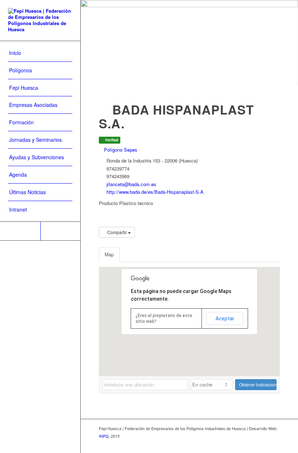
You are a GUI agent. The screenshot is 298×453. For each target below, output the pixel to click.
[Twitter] (20, 231)
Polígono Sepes (119, 149)
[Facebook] (60, 231)
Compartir (117, 232)
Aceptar (225, 318)
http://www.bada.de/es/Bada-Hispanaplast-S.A (155, 191)
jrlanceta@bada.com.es (131, 184)
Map (109, 254)
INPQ (104, 436)
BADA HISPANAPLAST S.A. (176, 116)
